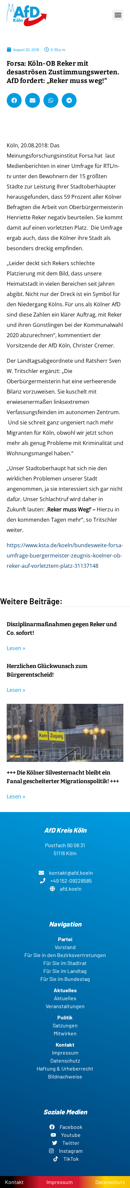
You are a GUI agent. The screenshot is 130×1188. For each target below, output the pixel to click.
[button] (117, 15)
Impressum (59, 1182)
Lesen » (16, 648)
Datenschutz (110, 1182)
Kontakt (14, 1182)
